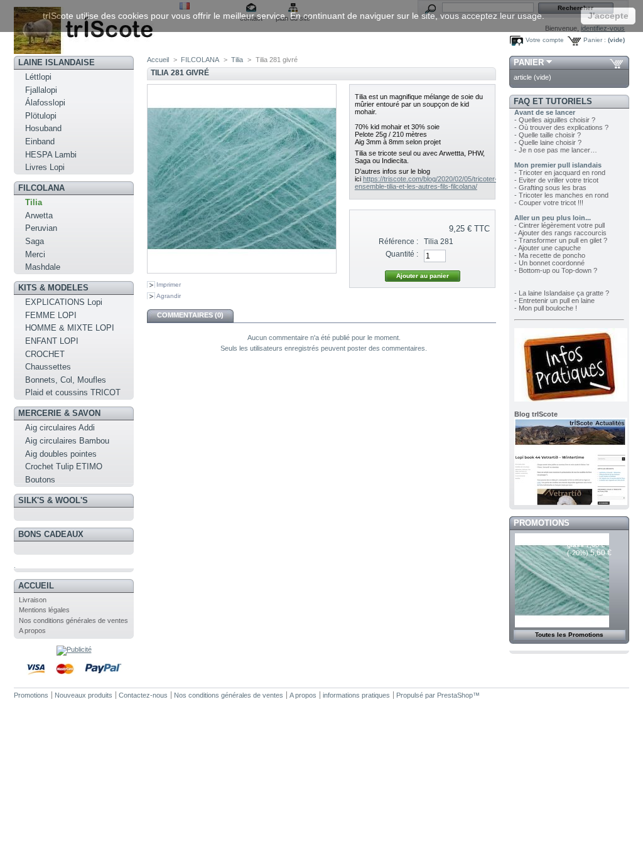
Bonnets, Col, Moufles (65, 380)
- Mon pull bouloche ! (545, 308)
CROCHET (45, 354)
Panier (529, 62)
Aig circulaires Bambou (67, 440)
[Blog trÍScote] (570, 502)
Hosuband (43, 128)
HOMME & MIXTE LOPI (69, 328)
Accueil (36, 585)
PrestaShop (455, 695)
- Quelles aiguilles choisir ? (554, 120)
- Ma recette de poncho (549, 255)
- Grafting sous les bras (550, 187)
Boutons (40, 479)
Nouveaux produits (83, 695)
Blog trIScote (536, 414)
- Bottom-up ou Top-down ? (555, 270)
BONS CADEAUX (51, 534)
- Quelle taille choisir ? (547, 135)
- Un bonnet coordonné (549, 263)
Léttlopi (38, 77)
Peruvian (41, 228)
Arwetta (39, 215)
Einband (40, 141)
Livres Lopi (45, 167)
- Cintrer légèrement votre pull (559, 225)
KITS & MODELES (53, 287)
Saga (34, 241)
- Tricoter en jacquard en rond (559, 172)
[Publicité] (74, 649)
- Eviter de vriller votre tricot (556, 180)
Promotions (542, 523)
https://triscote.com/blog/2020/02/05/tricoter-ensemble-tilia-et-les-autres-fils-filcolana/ (426, 182)
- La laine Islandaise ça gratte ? (561, 293)
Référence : (398, 241)
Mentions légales (44, 610)
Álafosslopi (45, 102)
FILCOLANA (41, 188)
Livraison (32, 600)
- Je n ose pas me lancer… (555, 150)
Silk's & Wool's (53, 500)
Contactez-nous (143, 695)
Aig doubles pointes (61, 454)
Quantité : (402, 254)
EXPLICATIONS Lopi (63, 302)
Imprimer (168, 284)
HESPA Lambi (51, 154)
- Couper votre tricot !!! (548, 202)
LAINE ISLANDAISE (56, 62)
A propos (32, 630)
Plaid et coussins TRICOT (73, 392)
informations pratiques (356, 695)
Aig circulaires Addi (60, 427)
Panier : (594, 39)
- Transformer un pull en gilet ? (560, 240)
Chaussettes (48, 366)
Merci (35, 254)
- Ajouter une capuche (547, 248)
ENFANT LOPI (51, 341)
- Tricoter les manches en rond (561, 195)
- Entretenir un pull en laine (554, 300)
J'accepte (608, 16)
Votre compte (545, 39)
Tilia (33, 202)
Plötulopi (41, 115)
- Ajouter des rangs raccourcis (560, 233)
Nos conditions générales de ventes (73, 620)
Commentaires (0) (190, 315)
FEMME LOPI (51, 315)
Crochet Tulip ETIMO (63, 466)
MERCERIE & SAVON (59, 413)
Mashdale (42, 267)
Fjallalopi (41, 90)
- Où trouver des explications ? (561, 127)
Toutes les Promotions (569, 634)
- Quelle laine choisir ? (547, 142)
